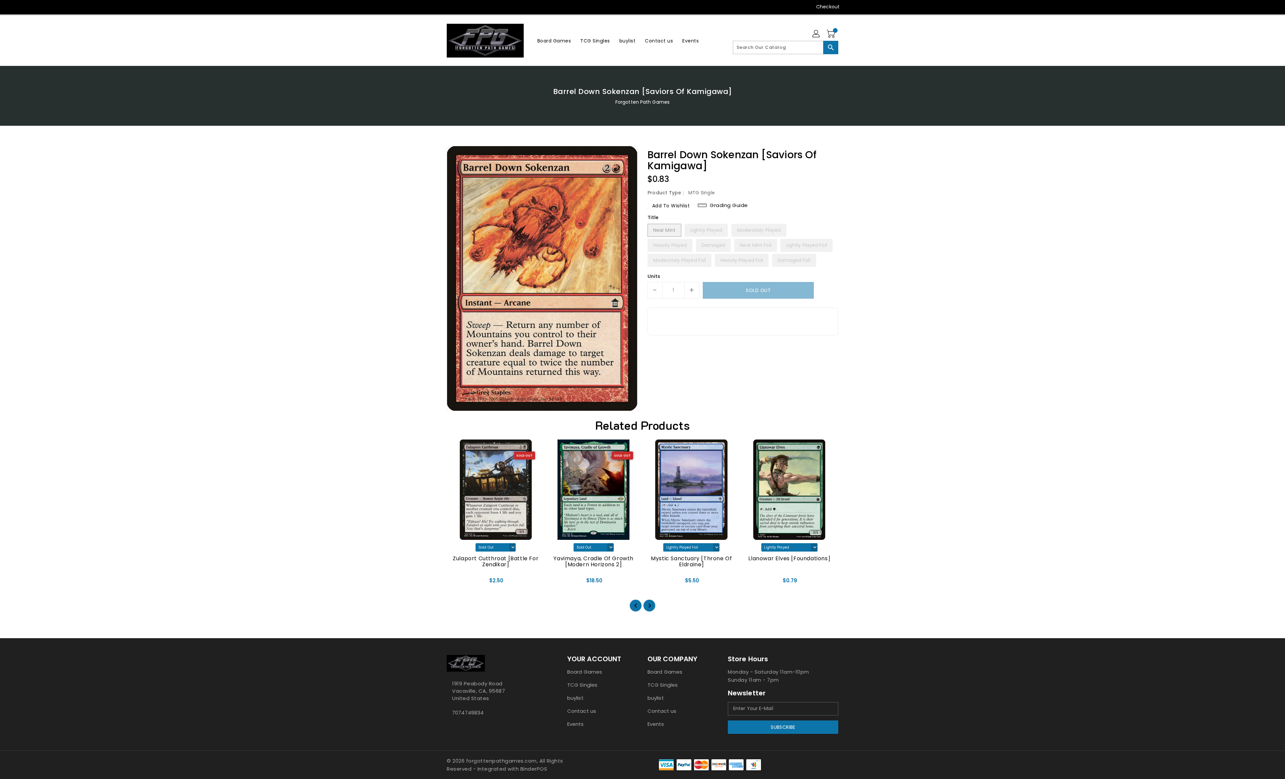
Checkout (828, 6)
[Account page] (816, 34)
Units (654, 276)
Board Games (584, 671)
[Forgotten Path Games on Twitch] (488, 7)
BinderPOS (533, 768)
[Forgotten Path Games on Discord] (475, 7)
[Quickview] (457, 583)
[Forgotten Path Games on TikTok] (501, 7)
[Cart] (831, 34)
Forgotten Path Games (642, 102)
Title (653, 217)
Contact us (581, 710)
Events (575, 723)
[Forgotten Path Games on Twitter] (450, 7)
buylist (575, 697)
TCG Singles (582, 684)
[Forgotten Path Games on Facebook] (437, 7)
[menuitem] (554, 40)
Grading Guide (729, 205)
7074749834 (468, 712)
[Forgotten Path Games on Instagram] (463, 7)
